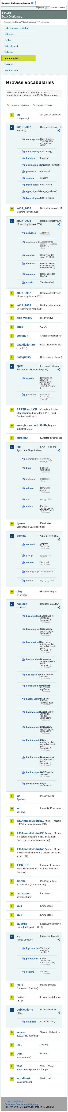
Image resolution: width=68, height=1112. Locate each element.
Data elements (12, 46)
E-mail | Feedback (14, 1101)
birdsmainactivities (32, 629)
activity (30, 378)
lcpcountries (32, 948)
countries (31, 255)
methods (31, 263)
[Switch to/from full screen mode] (47, 8)
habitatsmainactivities (32, 727)
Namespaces (11, 70)
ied (19, 808)
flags (28, 468)
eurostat (22, 437)
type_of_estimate (32, 191)
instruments (32, 783)
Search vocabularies (20, 105)
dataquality (24, 357)
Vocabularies (11, 58)
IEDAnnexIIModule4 (28, 849)
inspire (21, 881)
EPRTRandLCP (27, 409)
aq (18, 114)
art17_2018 (24, 305)
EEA (19, 3)
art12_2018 (24, 208)
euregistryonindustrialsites (28, 425)
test (19, 1044)
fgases (21, 523)
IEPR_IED (23, 865)
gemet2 (21, 535)
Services (9, 64)
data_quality (32, 151)
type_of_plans (32, 198)
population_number (32, 165)
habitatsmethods (32, 740)
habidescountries (32, 699)
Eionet (18, 22)
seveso (21, 1032)
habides (22, 603)
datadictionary (26, 344)
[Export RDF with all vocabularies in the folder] (59, 131)
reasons (30, 274)
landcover (23, 893)
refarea (29, 488)
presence (31, 171)
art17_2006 (24, 220)
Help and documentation (17, 28)
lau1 (19, 905)
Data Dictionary (29, 22)
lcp (19, 936)
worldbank (24, 1078)
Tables (8, 40)
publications (25, 1009)
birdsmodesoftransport (32, 659)
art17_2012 (24, 292)
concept (30, 544)
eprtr (20, 366)
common (22, 335)
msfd (20, 984)
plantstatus (32, 958)
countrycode (32, 139)
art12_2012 (24, 127)
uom (19, 1053)
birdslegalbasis (32, 616)
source (29, 562)
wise (19, 1066)
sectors (30, 971)
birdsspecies (32, 674)
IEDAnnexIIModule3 (28, 833)
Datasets (9, 34)
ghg (19, 591)
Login (41, 8)
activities (31, 233)
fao (19, 446)
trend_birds (32, 184)
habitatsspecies (32, 772)
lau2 (19, 914)
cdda (20, 326)
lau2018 (22, 923)
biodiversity (24, 317)
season (30, 178)
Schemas (9, 52)
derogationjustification (32, 685)
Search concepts (44, 105)
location (30, 158)
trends (29, 282)
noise (20, 997)
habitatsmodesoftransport (32, 757)
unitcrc (30, 506)
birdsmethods (32, 642)
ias (18, 795)
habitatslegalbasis (32, 712)
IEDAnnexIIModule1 (28, 820)
